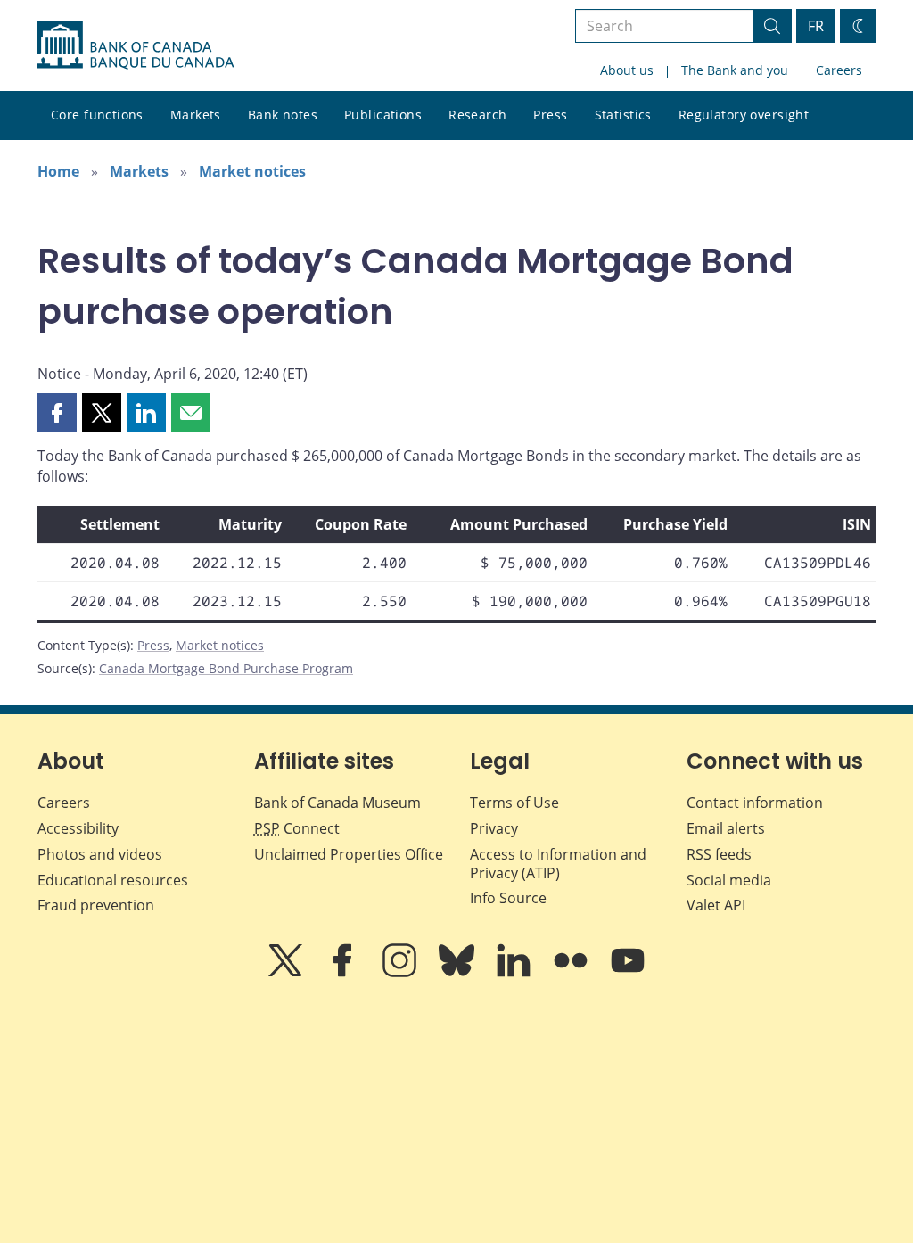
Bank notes (282, 114)
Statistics (623, 114)
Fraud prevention (95, 905)
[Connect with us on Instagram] (401, 973)
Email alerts (726, 828)
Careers (839, 70)
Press (550, 114)
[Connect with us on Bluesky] (458, 973)
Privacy (494, 828)
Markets (195, 114)
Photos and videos (99, 854)
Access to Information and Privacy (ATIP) (558, 863)
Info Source (508, 898)
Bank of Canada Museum (337, 802)
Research (477, 114)
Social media (729, 880)
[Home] (135, 45)
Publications (383, 114)
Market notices (252, 171)
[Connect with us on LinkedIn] (515, 973)
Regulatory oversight (744, 114)
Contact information (755, 802)
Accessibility (78, 828)
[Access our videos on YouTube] (627, 973)
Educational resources (112, 880)
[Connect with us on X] (287, 973)
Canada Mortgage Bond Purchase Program (226, 668)
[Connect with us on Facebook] (344, 973)
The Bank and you (734, 70)
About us (627, 70)
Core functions (97, 114)
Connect (297, 828)
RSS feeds (719, 854)
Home (58, 171)
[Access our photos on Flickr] (572, 973)
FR (816, 26)
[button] (57, 412)
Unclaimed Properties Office (348, 854)
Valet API (716, 905)
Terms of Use (514, 802)
